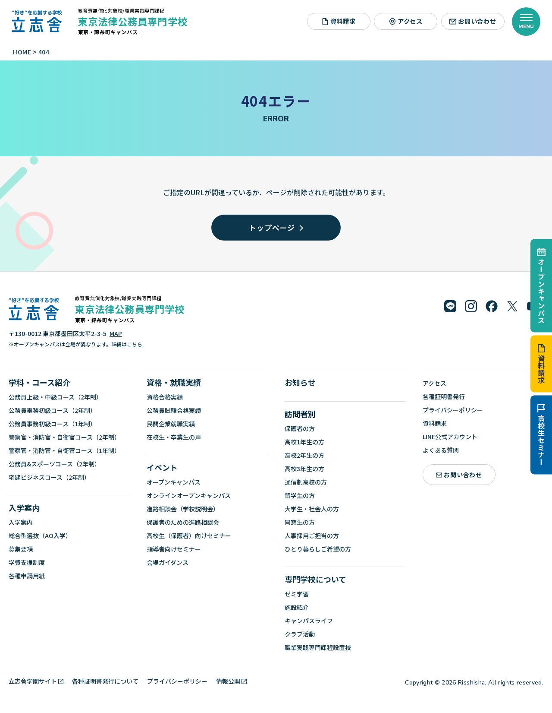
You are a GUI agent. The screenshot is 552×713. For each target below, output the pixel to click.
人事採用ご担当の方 (312, 535)
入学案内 (24, 507)
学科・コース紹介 (39, 382)
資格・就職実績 (174, 382)
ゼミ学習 (297, 593)
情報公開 (228, 681)
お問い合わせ (477, 21)
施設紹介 (297, 607)
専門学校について (315, 579)
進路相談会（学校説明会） (183, 508)
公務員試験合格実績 (174, 410)
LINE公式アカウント (450, 436)
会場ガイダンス (167, 562)
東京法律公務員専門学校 (133, 21)
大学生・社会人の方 (312, 508)
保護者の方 (300, 428)
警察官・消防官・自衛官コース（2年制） (64, 437)
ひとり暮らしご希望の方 (318, 549)
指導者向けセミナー (174, 549)
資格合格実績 (165, 397)
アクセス (410, 21)
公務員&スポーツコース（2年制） (54, 463)
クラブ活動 (300, 634)
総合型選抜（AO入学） (40, 535)
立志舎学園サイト (33, 681)
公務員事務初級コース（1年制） (52, 423)
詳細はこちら (126, 344)
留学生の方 (300, 495)
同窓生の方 (300, 522)
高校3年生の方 (304, 468)
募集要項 (21, 549)
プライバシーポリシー (453, 410)
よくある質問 (441, 450)
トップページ (272, 227)
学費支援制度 (27, 562)
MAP (116, 333)
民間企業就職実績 (171, 423)
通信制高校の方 (306, 482)
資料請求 (541, 369)
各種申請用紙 (27, 575)
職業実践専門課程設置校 (318, 647)
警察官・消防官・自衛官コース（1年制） (64, 450)
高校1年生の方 (304, 441)
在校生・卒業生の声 (174, 437)
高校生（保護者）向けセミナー (189, 535)
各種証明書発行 (444, 396)
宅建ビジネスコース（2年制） (49, 477)
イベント (162, 467)
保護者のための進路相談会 (183, 522)
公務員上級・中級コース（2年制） (55, 397)
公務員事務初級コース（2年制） (52, 410)
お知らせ (300, 382)
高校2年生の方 (304, 455)
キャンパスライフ (309, 620)
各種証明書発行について (105, 681)
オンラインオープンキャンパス (189, 495)
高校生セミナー (541, 440)
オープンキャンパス (541, 290)
